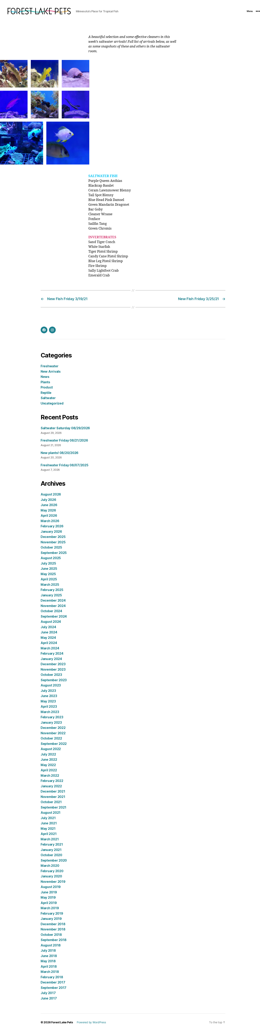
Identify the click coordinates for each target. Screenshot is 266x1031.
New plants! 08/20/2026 (59, 453)
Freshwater (49, 366)
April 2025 (49, 579)
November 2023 (53, 669)
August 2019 (51, 887)
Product (47, 387)
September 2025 (54, 553)
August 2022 (51, 749)
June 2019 (49, 892)
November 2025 (53, 542)
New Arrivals (51, 371)
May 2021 (48, 829)
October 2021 (51, 802)
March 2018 (50, 972)
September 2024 (54, 616)
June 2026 (49, 505)
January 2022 (51, 786)
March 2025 (50, 585)
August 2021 (50, 813)
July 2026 (48, 500)
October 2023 (51, 675)
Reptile (46, 393)
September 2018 (53, 940)
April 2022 (49, 770)
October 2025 (51, 547)
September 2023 (54, 680)
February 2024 (52, 653)
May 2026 (48, 510)
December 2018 (53, 924)
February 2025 (52, 590)
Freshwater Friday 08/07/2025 (64, 465)
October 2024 (51, 611)
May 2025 (48, 574)
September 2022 (54, 744)
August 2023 (51, 685)
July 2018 (48, 950)
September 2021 (53, 807)
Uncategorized (52, 403)
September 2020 (54, 860)
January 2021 (51, 850)
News (45, 377)
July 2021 (48, 818)
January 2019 (51, 919)
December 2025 (53, 537)
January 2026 (51, 531)
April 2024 (49, 643)
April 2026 (49, 515)
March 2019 (50, 908)
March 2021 (50, 839)
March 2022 (50, 775)
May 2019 (48, 897)
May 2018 (48, 961)
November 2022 (53, 733)
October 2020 (51, 855)
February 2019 (52, 913)
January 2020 (51, 876)
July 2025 (48, 563)
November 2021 (53, 797)
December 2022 (53, 728)
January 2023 (51, 722)
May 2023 (48, 701)
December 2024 (53, 600)
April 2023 (49, 706)
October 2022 (51, 738)
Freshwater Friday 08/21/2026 (64, 440)
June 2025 (49, 569)
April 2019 (49, 903)
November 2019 (53, 882)
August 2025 (51, 558)
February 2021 (52, 844)
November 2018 (53, 929)
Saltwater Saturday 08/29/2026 (65, 428)
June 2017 (49, 998)
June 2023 (49, 696)
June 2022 (49, 759)
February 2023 (52, 717)
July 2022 (48, 754)
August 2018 (51, 945)
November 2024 (53, 606)
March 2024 (50, 648)
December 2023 (53, 664)
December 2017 (53, 982)
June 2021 (49, 823)
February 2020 (52, 871)
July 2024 (48, 627)
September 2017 (53, 988)
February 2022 (52, 781)
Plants (45, 382)
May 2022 (48, 765)
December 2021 (53, 791)
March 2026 (50, 521)
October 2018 (51, 935)
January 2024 (51, 659)
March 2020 (50, 866)
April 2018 (49, 966)
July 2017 (48, 993)
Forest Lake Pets (62, 1022)
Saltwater (48, 398)
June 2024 (49, 632)
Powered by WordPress (91, 1022)
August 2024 (51, 622)
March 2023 (50, 712)
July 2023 (48, 691)
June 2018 (49, 956)
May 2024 (48, 638)
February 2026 (52, 526)
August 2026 (51, 494)
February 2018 (52, 977)
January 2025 (51, 595)
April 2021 (48, 834)
